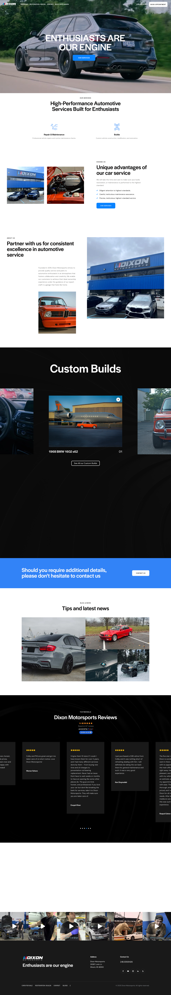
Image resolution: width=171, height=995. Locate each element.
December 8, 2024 (131, 672)
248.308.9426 (126, 962)
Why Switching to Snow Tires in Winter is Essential (133, 665)
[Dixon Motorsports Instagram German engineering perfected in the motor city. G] (128, 926)
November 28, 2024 (100, 641)
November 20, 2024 (37, 673)
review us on (84, 732)
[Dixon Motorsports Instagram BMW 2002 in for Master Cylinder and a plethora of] (156, 926)
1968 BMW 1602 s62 (63, 451)
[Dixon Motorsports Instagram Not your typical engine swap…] (14, 926)
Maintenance (49, 671)
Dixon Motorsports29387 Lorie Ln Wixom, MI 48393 (97, 964)
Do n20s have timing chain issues (44, 669)
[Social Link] (123, 971)
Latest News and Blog (38, 671)
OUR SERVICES (84, 58)
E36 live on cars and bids (104, 637)
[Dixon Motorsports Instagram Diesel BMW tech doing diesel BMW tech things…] (71, 926)
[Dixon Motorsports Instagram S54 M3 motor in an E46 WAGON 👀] (100, 926)
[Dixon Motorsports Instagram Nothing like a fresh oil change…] (42, 926)
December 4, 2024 (99, 673)
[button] (80, 828)
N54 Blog (98, 669)
